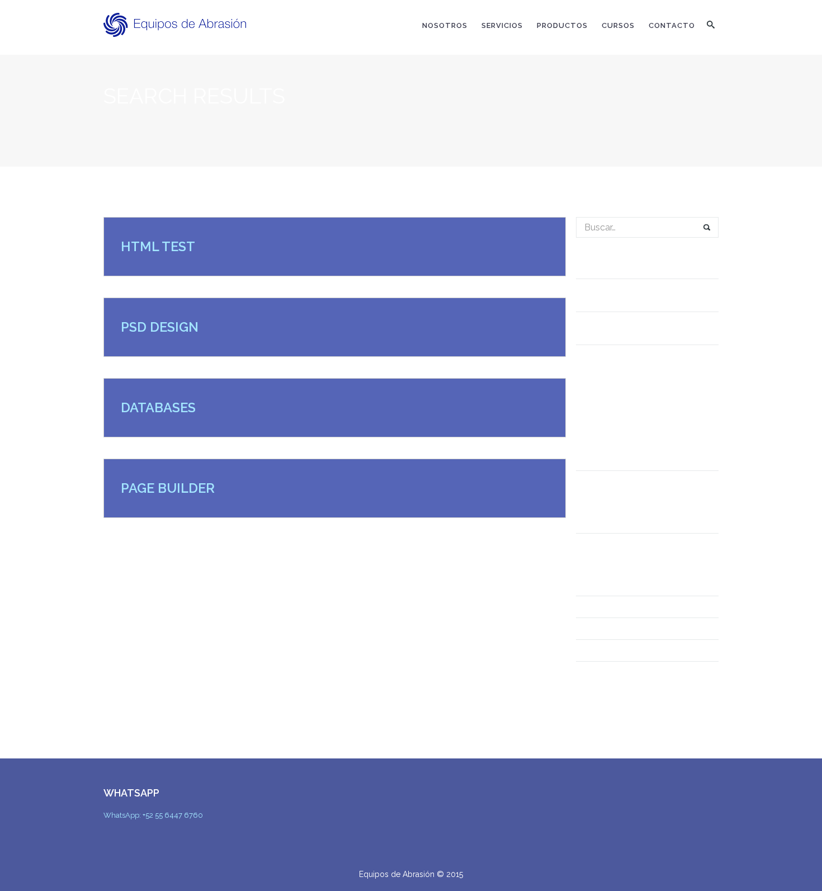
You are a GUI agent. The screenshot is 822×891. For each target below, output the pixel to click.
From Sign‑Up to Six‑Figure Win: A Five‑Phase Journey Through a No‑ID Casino (645, 367)
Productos (562, 25)
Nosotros (444, 25)
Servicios (502, 25)
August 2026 (602, 481)
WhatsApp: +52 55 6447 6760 (153, 815)
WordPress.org (609, 672)
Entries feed (602, 628)
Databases (158, 408)
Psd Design (160, 327)
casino (590, 544)
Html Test (158, 246)
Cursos (618, 25)
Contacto (672, 25)
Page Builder (168, 488)
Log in (589, 606)
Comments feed (609, 650)
